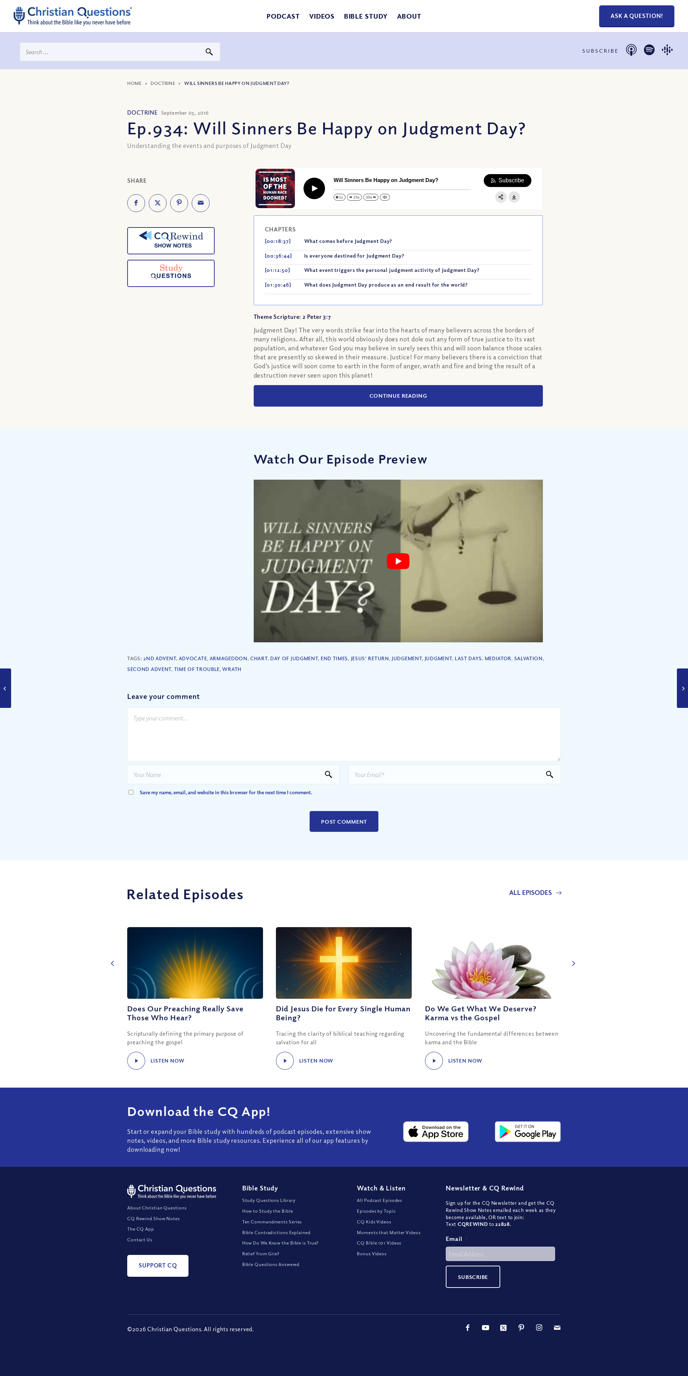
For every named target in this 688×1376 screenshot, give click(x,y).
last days (468, 658)
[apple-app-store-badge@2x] (436, 1131)
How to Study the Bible (267, 1211)
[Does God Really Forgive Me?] (682, 688)
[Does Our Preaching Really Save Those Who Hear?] (195, 963)
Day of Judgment (294, 658)
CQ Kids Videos (374, 1221)
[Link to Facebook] (467, 1327)
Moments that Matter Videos (388, 1232)
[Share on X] (158, 203)
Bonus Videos (372, 1253)
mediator (498, 658)
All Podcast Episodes (379, 1200)
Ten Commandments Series (272, 1221)
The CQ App (140, 1229)
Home (134, 83)
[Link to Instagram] (539, 1327)
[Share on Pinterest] (179, 203)
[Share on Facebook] (136, 203)
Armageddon (229, 658)
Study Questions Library (269, 1200)
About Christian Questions (157, 1207)
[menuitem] (283, 16)
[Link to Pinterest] (521, 1327)
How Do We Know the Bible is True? (280, 1243)
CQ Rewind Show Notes (153, 1218)
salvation (528, 658)
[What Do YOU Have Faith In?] (5, 688)
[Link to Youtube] (485, 1327)
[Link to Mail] (557, 1327)
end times (334, 658)
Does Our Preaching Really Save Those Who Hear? (185, 1013)
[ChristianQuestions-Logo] (73, 23)
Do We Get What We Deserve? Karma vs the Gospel (481, 1013)
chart (259, 658)
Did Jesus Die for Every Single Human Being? (343, 1013)
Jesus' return (370, 658)
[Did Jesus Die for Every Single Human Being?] (344, 963)
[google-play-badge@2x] (528, 1131)
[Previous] (111, 956)
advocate (193, 658)
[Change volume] (385, 197)
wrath (232, 669)
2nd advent (159, 658)
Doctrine (162, 83)
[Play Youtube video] (398, 561)
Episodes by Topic (376, 1211)
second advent (149, 669)
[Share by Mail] (201, 203)
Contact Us (139, 1239)
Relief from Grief (261, 1253)
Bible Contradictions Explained (276, 1232)
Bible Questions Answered (271, 1264)
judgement (407, 658)
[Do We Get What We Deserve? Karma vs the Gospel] (493, 963)
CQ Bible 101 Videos (379, 1243)
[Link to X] (503, 1327)
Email (457, 1238)
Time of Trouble (197, 669)
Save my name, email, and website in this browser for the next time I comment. (226, 792)
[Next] (571, 956)
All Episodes (531, 892)
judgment (438, 658)
